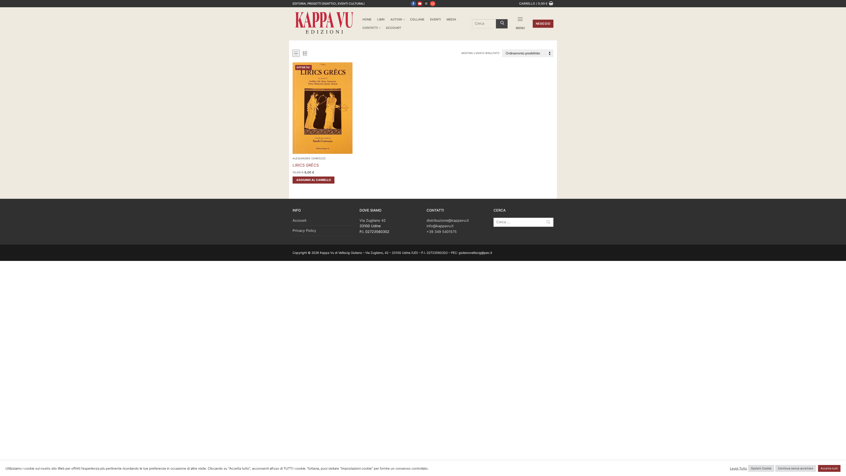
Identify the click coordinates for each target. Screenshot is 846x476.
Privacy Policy (304, 230)
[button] (313, 180)
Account (299, 220)
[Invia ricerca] (502, 23)
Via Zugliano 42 (373, 220)
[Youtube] (419, 3)
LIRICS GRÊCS (306, 165)
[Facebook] (413, 3)
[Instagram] (426, 3)
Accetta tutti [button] (829, 468)
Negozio (543, 23)
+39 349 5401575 (442, 231)
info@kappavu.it (440, 226)
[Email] (432, 3)
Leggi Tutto (738, 468)
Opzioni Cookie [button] (761, 468)
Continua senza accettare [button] (795, 468)
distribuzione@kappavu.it (448, 220)
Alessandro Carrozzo (309, 158)
